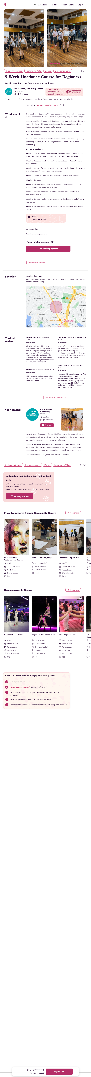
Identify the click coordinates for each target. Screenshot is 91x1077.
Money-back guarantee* (20, 687)
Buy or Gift (59, 1072)
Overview (31, 105)
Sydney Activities (14, 71)
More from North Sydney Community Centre (30, 513)
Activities (43, 5)
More (55, 105)
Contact (72, 5)
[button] (50, 38)
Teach (64, 5)
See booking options (48, 249)
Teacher (48, 105)
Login (80, 5)
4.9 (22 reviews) (36, 1070)
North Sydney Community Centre (28, 89)
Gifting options (20, 496)
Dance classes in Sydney (18, 590)
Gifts (54, 5)
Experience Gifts (62, 71)
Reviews (40, 105)
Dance (48, 71)
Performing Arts (33, 71)
